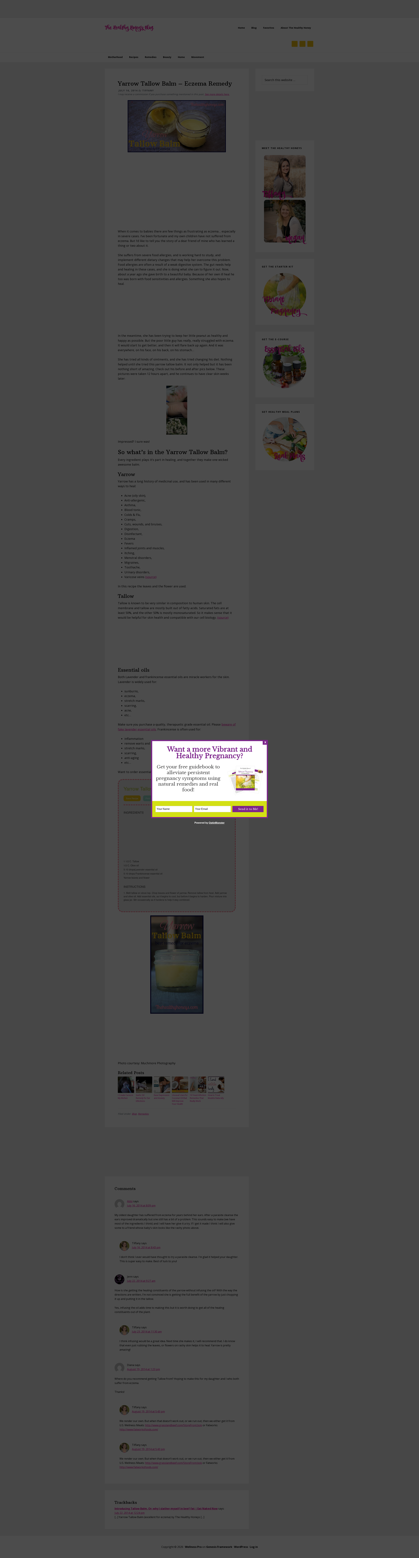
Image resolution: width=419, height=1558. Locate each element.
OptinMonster (217, 822)
